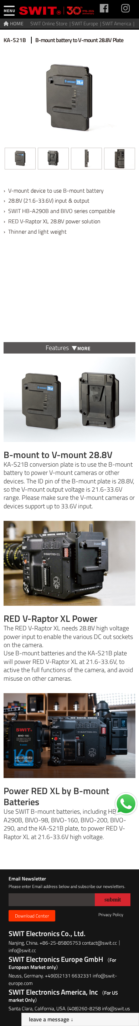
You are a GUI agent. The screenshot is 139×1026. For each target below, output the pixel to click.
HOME (17, 23)
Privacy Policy (110, 914)
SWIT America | (118, 23)
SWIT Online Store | (51, 23)
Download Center (32, 915)
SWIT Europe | (87, 23)
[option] (20, 161)
